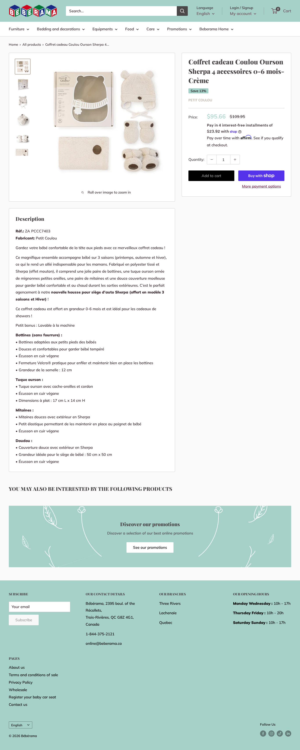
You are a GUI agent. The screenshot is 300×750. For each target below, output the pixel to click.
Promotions (177, 29)
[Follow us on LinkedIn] (288, 733)
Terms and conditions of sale (33, 674)
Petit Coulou (200, 100)
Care (150, 29)
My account (241, 13)
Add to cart (211, 175)
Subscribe (23, 620)
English (16, 725)
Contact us (18, 704)
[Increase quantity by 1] (235, 159)
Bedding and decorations (58, 29)
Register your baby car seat (32, 697)
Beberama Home (214, 29)
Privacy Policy (21, 682)
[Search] (182, 11)
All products (31, 44)
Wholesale (18, 689)
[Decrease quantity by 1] (211, 159)
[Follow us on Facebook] (263, 733)
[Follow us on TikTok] (280, 733)
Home (13, 44)
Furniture (16, 29)
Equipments (102, 29)
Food (129, 29)
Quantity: (196, 159)
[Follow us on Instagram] (271, 733)
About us (17, 667)
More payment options (261, 186)
